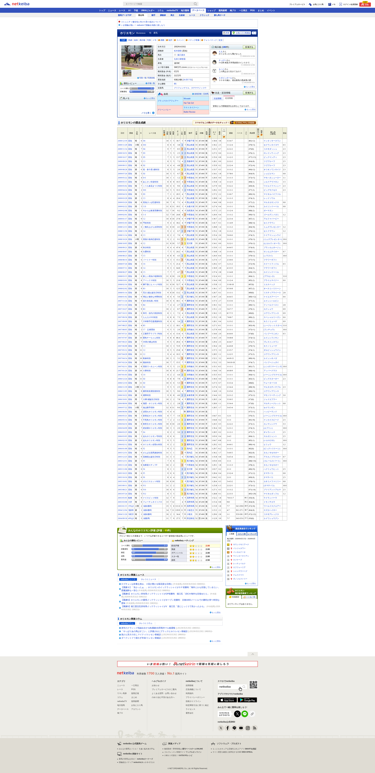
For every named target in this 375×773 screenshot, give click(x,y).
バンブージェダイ (271, 362)
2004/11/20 (122, 514)
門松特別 (147, 223)
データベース (198, 10)
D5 (144, 157)
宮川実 (189, 243)
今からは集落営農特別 (152, 210)
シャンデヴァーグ (240, 571)
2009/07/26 (122, 174)
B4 (144, 305)
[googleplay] (247, 700)
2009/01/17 (122, 219)
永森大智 (190, 206)
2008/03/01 (122, 280)
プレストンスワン (271, 342)
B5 (175, 84)
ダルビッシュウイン (272, 350)
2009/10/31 (122, 153)
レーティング (252, 534)
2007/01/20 (122, 370)
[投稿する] (249, 93)
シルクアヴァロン (271, 182)
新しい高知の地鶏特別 (152, 276)
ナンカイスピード (271, 420)
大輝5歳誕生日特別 (151, 399)
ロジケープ (237, 560)
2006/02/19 (122, 440)
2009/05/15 (122, 182)
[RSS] (254, 728)
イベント (271, 10)
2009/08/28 (122, 169)
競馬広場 (135, 693)
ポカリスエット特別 (151, 481)
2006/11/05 (122, 391)
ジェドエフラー (270, 399)
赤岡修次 (190, 329)
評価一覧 (151, 83)
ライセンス (190, 709)
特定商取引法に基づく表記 (197, 705)
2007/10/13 (122, 313)
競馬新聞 (223, 10)
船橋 (130, 498)
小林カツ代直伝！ (178, 755)
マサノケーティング (272, 395)
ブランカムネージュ (272, 247)
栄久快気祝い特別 (150, 301)
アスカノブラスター (272, 457)
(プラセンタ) (269, 276)
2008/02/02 (122, 288)
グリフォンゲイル (181, 88)
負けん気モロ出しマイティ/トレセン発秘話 (141, 634)
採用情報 (189, 685)
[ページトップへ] (253, 654)
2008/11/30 (122, 231)
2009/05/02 (122, 186)
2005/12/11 (122, 461)
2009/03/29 (122, 198)
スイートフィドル (271, 264)
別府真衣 (190, 210)
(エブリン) (268, 428)
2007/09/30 (122, 317)
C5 (144, 256)
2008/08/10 (122, 260)
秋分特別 (147, 247)
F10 (144, 490)
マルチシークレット (272, 403)
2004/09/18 (122, 518)
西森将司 (190, 161)
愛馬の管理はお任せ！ (136, 758)
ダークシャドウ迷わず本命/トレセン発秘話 (141, 638)
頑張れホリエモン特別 (152, 412)
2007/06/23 (122, 342)
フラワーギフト (270, 260)
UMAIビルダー (148, 10)
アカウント (136, 709)
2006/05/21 (122, 416)
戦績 (130, 40)
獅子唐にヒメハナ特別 (152, 284)
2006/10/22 (122, 395)
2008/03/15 (122, 276)
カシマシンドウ (270, 424)
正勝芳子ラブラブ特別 (152, 334)
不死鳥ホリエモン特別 (152, 420)
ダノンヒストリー (240, 579)
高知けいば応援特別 (151, 202)
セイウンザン (269, 407)
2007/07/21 (122, 334)
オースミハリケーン (272, 288)
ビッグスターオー (271, 379)
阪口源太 (181, 55)
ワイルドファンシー (272, 186)
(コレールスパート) (272, 461)
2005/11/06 (122, 469)
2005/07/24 (122, 494)
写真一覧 (142, 78)
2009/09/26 (122, 161)
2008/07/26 (122, 264)
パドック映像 (194, 40)
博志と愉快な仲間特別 (152, 297)
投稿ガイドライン (193, 701)
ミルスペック (269, 284)
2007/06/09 (122, 346)
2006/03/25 (122, 432)
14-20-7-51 (187, 80)
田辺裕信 (190, 518)
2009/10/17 (122, 157)
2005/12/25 (122, 457)
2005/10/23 (122, 473)
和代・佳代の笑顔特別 (152, 313)
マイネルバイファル (272, 194)
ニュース (112, 10)
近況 (221, 40)
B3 (144, 288)
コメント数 (242, 534)
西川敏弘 (190, 297)
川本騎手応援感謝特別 (152, 321)
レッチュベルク (239, 564)
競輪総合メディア (136, 762)
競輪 (366, 4)
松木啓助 (178, 51)
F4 (144, 469)
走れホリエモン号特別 (152, 436)
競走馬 (141, 15)
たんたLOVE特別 (150, 317)
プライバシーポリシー (195, 697)
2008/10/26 (122, 239)
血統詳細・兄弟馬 (201, 94)
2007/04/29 (122, 354)
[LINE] (234, 728)
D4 (144, 141)
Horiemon (140, 33)
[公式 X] (221, 728)
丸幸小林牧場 (179, 59)
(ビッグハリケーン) (272, 448)
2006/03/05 (122, 436)
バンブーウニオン (271, 334)
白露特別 (147, 251)
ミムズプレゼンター (272, 227)
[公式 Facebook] (227, 728)
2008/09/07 (122, 251)
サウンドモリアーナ (241, 544)
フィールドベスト (271, 305)
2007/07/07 (122, 338)
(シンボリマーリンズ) (273, 366)
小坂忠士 (190, 510)
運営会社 (189, 712)
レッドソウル (269, 198)
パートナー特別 (149, 260)
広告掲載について (193, 689)
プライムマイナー (271, 280)
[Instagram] (248, 728)
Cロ (144, 206)
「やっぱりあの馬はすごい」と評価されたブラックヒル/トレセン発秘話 (154, 631)
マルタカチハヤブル (272, 387)
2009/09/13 (122, 165)
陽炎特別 (147, 362)
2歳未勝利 (147, 510)
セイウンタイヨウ (271, 145)
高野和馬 (190, 498)
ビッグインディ (270, 157)
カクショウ (268, 309)
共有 (227, 33)
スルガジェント (270, 436)
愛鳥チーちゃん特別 (151, 338)
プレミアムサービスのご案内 (164, 689)
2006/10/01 (122, 399)
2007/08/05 (122, 329)
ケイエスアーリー (271, 297)
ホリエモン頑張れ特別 (152, 444)
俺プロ (233, 10)
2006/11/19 (122, 387)
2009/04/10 (122, 194)
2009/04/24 (122, 190)
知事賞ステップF (150, 465)
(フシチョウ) (269, 329)
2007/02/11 (122, 366)
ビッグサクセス (270, 190)
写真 (149, 40)
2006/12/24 (122, 379)
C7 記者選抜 (149, 329)
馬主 (172, 15)
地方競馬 (185, 10)
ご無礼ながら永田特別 (152, 227)
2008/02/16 (122, 284)
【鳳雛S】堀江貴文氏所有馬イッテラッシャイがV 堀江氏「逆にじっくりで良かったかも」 (163, 606)
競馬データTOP (125, 15)
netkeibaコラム (127, 623)
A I (129, 10)
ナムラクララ (238, 575)
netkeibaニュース (128, 579)
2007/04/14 (122, 358)
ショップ (211, 10)
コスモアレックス (271, 514)
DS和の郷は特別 (150, 342)
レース (122, 10)
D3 (144, 153)
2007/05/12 (122, 350)
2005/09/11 (122, 485)
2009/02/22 (122, 206)
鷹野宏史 (190, 301)
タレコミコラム (145, 623)
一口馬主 (243, 10)
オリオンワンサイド (272, 169)
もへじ (221, 69)
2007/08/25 (122, 325)
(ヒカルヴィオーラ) (272, 243)
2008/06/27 (122, 272)
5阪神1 (131, 510)
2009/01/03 (122, 223)
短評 (170, 40)
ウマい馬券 (122, 693)
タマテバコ (268, 473)
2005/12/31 (122, 453)
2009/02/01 (122, 215)
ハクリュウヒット (271, 469)
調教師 (163, 15)
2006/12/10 (122, 383)
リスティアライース (272, 293)
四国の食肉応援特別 (151, 239)
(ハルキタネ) (269, 440)
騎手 (153, 15)
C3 (144, 161)
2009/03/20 (122, 202)
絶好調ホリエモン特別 (152, 428)
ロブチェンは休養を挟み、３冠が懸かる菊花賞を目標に (147, 584)
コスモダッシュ (270, 149)
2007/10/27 (122, 309)
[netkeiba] (20, 3)
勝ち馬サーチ (219, 15)
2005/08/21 (122, 490)
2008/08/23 (122, 256)
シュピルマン (269, 174)
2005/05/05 (122, 498)
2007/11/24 (122, 301)
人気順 (231, 534)
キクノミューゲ (270, 321)
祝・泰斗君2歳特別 (151, 169)
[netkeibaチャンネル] (241, 728)
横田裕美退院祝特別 (151, 391)
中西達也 (190, 178)
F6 (144, 477)
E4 (144, 432)
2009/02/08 (122, 210)
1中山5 (131, 506)
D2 (144, 165)
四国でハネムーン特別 (152, 366)
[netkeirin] (187, 664)
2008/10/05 (122, 243)
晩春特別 (147, 358)
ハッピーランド (270, 412)
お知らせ (155, 685)
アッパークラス (270, 370)
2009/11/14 (122, 149)
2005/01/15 (122, 506)
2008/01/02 (122, 297)
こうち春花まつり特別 (152, 186)
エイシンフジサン (271, 338)
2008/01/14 (122, 293)
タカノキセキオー (271, 453)
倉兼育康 (190, 395)
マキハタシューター (272, 178)
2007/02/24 (122, 362)
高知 (130, 141)
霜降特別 (147, 395)
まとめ (261, 10)
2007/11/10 (122, 305)
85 (166, 530)
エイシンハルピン (271, 301)
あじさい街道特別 (150, 182)
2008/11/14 (122, 235)
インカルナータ (239, 552)
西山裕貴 (190, 145)
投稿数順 (235, 597)
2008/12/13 (122, 227)
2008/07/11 (122, 268)
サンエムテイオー (271, 251)
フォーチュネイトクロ (152, 502)
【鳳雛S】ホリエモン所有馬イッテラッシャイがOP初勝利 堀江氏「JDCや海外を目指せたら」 (165, 594)
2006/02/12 (122, 444)
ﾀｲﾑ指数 (224, 130)
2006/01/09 (122, 448)
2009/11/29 (122, 145)
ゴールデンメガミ (271, 215)
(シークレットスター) (273, 325)
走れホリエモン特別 (151, 440)
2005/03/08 (122, 502)
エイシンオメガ (270, 358)
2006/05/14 (122, 420)
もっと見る (150, 98)
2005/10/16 (122, 477)
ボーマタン (268, 210)
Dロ (144, 145)
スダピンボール (225, 78)
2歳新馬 (146, 518)
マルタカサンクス (271, 202)
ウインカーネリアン (241, 556)
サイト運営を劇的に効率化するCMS (233, 752)
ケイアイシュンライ (272, 235)
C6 (144, 264)
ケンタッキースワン (272, 141)
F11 (144, 485)
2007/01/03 (122, 375)
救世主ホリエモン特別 (152, 424)
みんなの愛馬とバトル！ (137, 748)
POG (252, 10)
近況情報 (229, 98)
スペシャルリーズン (272, 317)
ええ (221, 51)
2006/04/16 (122, 424)
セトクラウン (269, 223)
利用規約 (189, 693)
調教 (162, 40)
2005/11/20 (122, 465)
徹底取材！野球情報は (183, 748)
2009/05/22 (122, 178)
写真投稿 (151, 78)
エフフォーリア (239, 567)
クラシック (204, 15)
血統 (136, 40)
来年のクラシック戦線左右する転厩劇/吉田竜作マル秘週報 (148, 628)
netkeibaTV (172, 10)
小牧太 (189, 514)
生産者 (182, 15)
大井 (130, 502)
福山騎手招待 (148, 407)
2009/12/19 (122, 141)
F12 (144, 494)
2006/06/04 (122, 412)
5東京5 (131, 514)
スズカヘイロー (270, 510)
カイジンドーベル (271, 206)
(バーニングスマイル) (273, 375)
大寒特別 (147, 370)
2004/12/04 (122, 510)
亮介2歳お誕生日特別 (152, 293)
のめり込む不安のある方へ (163, 697)
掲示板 (142, 40)
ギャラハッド (269, 432)
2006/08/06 (122, 403)
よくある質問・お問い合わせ (164, 693)
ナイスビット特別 (150, 498)
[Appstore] (227, 700)
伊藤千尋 (190, 141)
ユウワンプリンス (271, 313)
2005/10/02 (122, 481)
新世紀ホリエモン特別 (152, 416)
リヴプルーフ (269, 161)
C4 (144, 231)
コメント (180, 40)
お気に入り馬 (137, 705)
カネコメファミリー (272, 481)
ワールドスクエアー (272, 506)
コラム (160, 10)
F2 (144, 448)
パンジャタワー (239, 548)
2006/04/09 (122, 428)
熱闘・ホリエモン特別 (152, 403)
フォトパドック (210, 40)
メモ (154, 40)
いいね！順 (250, 597)
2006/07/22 (122, 407)
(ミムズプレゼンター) (273, 239)
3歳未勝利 (147, 506)
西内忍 (189, 448)
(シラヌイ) (268, 256)
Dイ (144, 178)
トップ (102, 10)
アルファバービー (271, 219)
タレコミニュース (148, 579)
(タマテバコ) (269, 485)
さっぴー (222, 60)
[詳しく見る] (243, 122)
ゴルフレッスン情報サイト (183, 752)
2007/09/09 (122, 321)
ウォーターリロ (270, 383)
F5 (144, 461)
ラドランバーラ (270, 498)
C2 (144, 219)
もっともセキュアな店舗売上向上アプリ (234, 748)
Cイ (144, 215)
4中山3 (131, 518)
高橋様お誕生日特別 (151, 457)
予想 (136, 10)
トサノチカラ (269, 502)
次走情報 (217, 98)
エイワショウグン (271, 518)
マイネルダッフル (271, 494)
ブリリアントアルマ (272, 490)
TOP (123, 40)
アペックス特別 (149, 280)
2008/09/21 (122, 247)
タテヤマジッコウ (198, 88)
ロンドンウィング (271, 153)
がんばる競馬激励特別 (152, 453)
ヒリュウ (267, 444)
